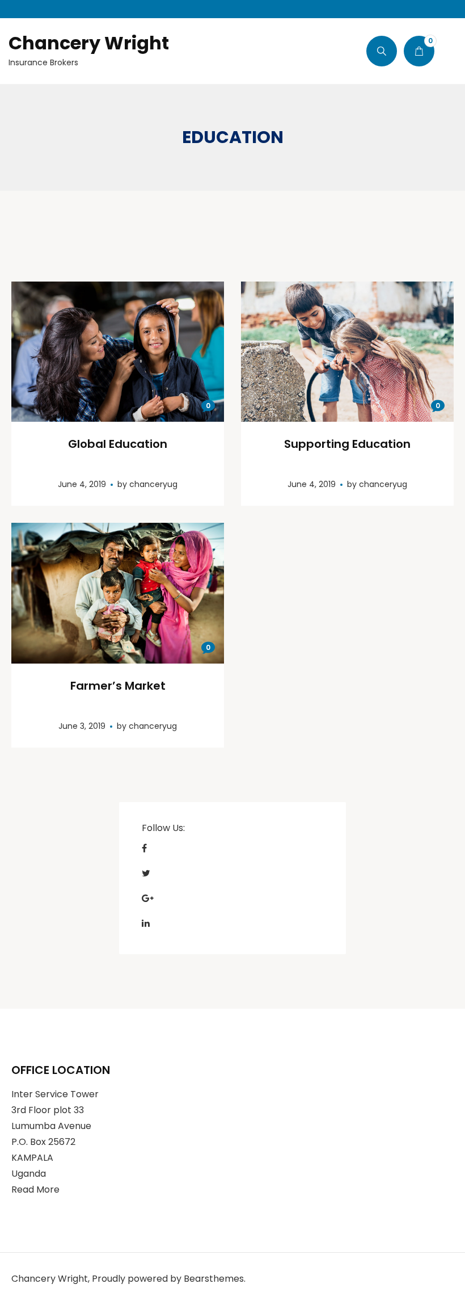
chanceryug (153, 484)
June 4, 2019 (82, 484)
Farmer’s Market (118, 686)
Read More (35, 1189)
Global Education (117, 444)
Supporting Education (347, 444)
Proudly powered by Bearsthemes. (169, 1278)
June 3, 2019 (81, 726)
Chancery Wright (89, 43)
